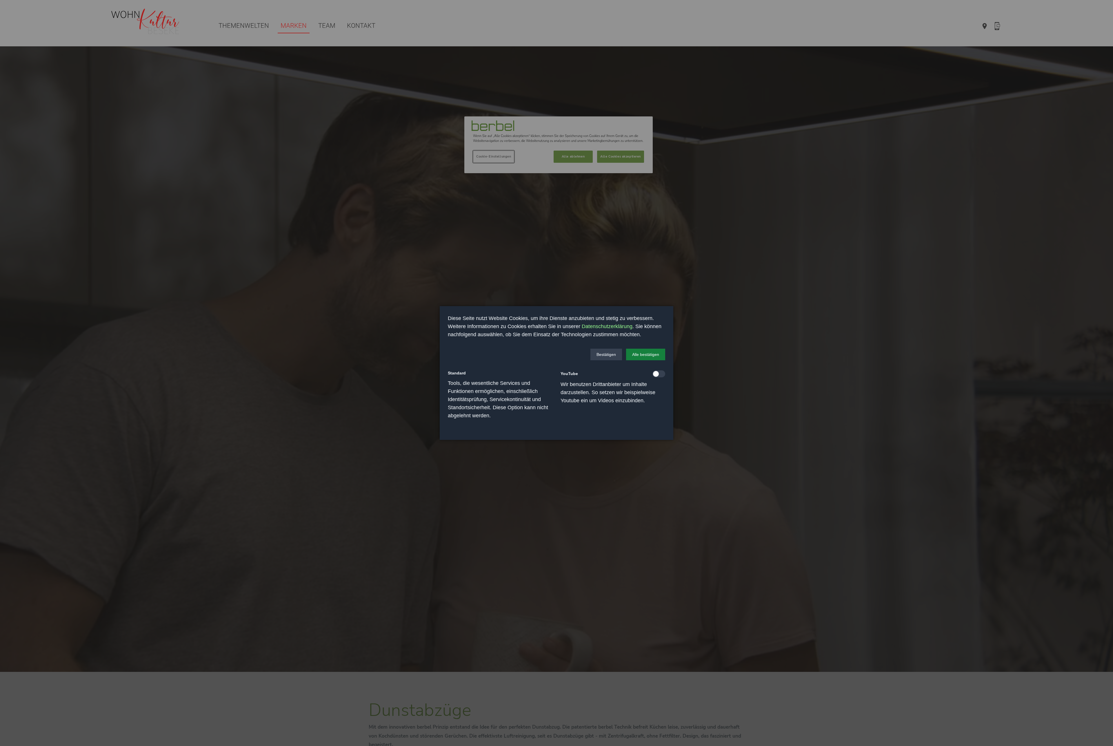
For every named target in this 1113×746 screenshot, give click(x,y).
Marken (294, 25)
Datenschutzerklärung (607, 326)
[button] (606, 354)
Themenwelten (244, 25)
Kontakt (361, 25)
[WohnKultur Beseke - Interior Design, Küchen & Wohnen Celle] (146, 22)
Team (326, 25)
